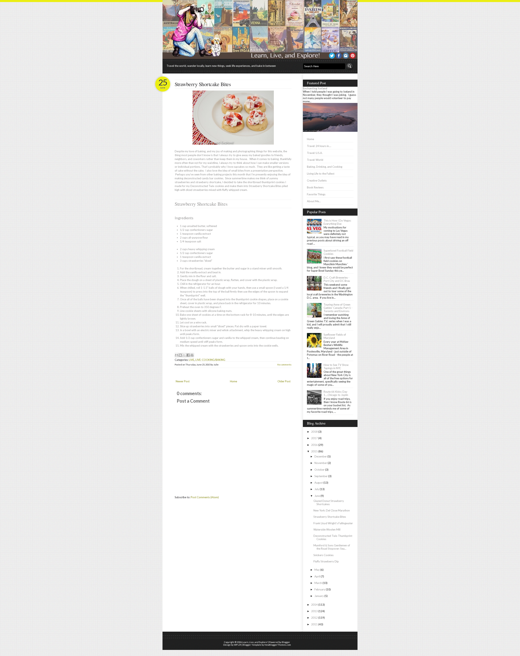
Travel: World (315, 159)
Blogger (286, 642)
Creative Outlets (317, 180)
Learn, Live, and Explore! (255, 642)
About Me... (314, 201)
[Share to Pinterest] (192, 355)
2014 (314, 604)
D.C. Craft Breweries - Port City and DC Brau (337, 279)
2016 (314, 444)
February (319, 589)
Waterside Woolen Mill (326, 529)
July (316, 489)
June (317, 495)
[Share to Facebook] (188, 355)
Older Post (283, 381)
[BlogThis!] (180, 355)
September (321, 476)
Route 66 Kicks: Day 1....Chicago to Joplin (336, 393)
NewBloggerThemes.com (277, 644)
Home (233, 381)
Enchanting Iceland (315, 88)
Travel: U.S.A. (315, 153)
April (317, 576)
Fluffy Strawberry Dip (326, 561)
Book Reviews (315, 187)
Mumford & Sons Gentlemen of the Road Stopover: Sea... (331, 547)
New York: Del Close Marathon (331, 510)
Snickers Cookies (323, 555)
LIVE (191, 359)
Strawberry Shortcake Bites (203, 84)
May (317, 569)
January (319, 596)
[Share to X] (184, 355)
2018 (314, 431)
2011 (314, 624)
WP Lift (237, 644)
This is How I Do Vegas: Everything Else (337, 222)
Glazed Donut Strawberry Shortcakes (328, 502)
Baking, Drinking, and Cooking (324, 166)
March (318, 583)
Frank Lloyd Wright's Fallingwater (333, 523)
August (318, 482)
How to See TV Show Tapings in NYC (336, 366)
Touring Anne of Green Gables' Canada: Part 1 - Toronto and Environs (338, 308)
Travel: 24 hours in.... (319, 146)
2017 (314, 438)
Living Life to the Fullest (320, 173)
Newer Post (183, 381)
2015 (314, 451)
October (319, 469)
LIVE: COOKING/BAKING (210, 359)
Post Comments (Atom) (205, 497)
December (320, 456)
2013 (314, 611)
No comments (284, 364)
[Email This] (176, 355)
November (320, 463)
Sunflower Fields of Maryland (335, 336)
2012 (314, 617)
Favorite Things (316, 194)
